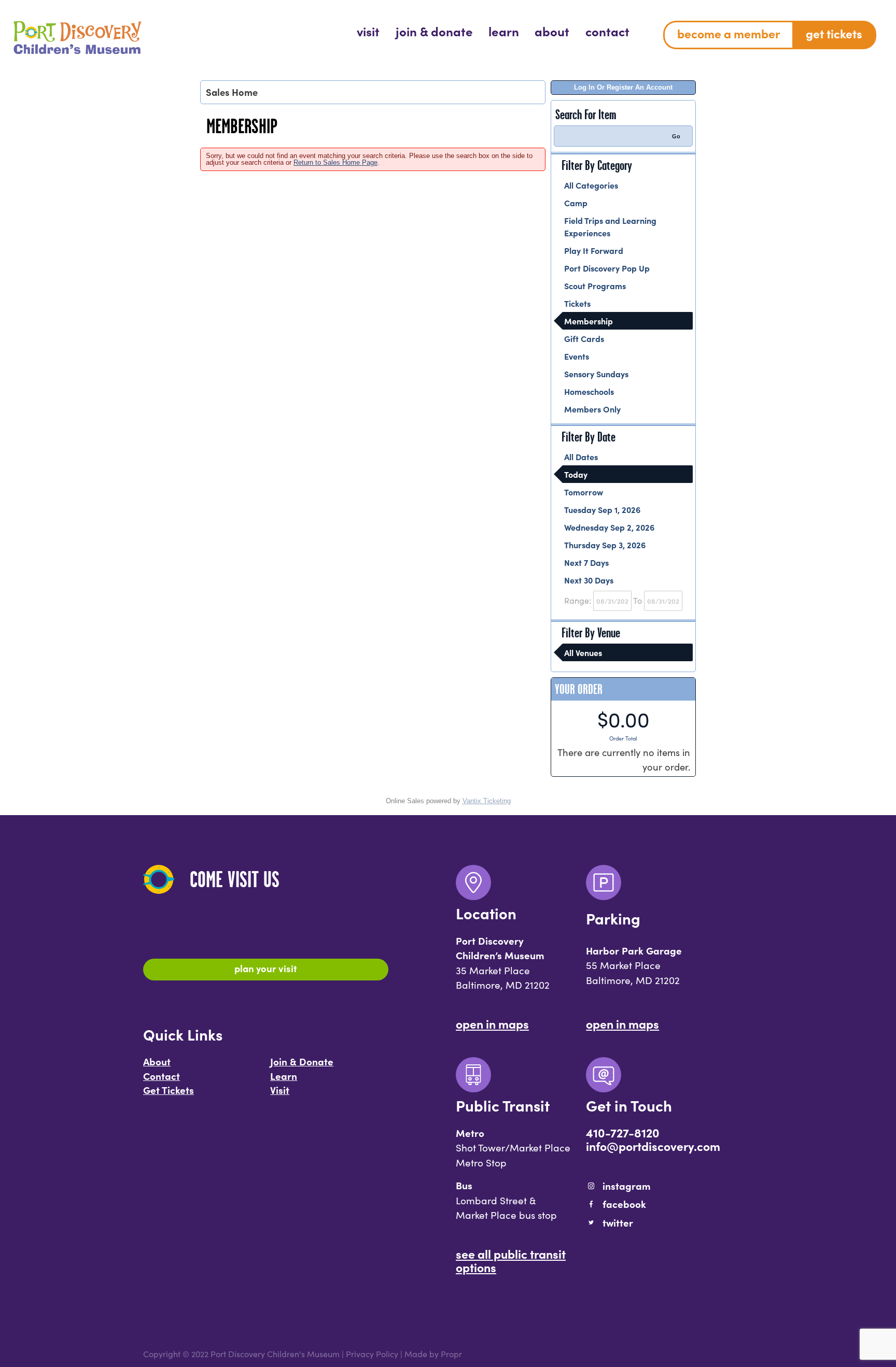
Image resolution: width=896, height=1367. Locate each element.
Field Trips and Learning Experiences (610, 226)
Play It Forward (593, 250)
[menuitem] (368, 31)
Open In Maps (492, 1023)
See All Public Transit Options (511, 1260)
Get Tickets (168, 1090)
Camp (575, 202)
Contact (161, 1076)
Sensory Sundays (596, 373)
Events (576, 356)
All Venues (583, 652)
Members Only (592, 409)
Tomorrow (583, 491)
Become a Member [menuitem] (728, 33)
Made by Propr (433, 1353)
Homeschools (589, 391)
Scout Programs (595, 285)
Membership (588, 320)
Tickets (577, 303)
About (157, 1061)
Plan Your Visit (265, 968)
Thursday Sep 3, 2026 (605, 544)
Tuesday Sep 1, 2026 (602, 509)
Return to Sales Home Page (335, 162)
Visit (279, 1090)
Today (575, 474)
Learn (283, 1076)
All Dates (581, 456)
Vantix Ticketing (487, 801)
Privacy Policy (372, 1353)
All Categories (591, 185)
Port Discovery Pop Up (607, 268)
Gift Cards (584, 338)
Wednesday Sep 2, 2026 (609, 527)
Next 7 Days (586, 562)
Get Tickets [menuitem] (834, 33)
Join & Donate (301, 1061)
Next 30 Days (588, 580)
